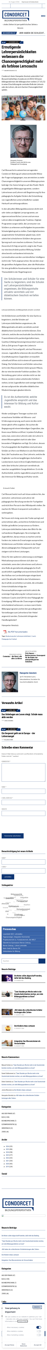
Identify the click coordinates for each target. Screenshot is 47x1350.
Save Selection (23, 1345)
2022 (7, 1158)
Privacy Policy (23, 1321)
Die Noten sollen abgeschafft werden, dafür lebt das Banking (28, 977)
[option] (32, 33)
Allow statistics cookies (15, 1331)
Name (4, 787)
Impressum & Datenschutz (30, 2)
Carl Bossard (8, 720)
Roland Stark (8, 739)
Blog (3, 42)
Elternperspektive (8, 1124)
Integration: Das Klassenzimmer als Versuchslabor (17, 1260)
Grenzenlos (6, 1128)
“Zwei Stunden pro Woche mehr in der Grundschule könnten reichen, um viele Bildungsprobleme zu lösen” (28, 994)
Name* (4, 858)
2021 (7, 1161)
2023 (7, 1155)
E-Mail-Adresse (7, 798)
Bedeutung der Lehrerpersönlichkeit (18, 636)
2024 (7, 1152)
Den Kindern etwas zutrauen (24, 1026)
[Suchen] (41, 961)
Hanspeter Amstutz (10, 70)
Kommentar (6, 761)
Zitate (4, 1132)
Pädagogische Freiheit (9, 639)
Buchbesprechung (8, 1121)
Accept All (37, 1345)
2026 (7, 1146)
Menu (43, 16)
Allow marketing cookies (15, 1335)
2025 (7, 1149)
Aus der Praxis (7, 1113)
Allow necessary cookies (15, 1327)
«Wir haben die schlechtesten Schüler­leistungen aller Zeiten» (28, 1011)
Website (4, 809)
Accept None (9, 1345)
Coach (33, 636)
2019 (7, 1166)
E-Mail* (4, 867)
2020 (7, 1164)
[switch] (38, 1327)
